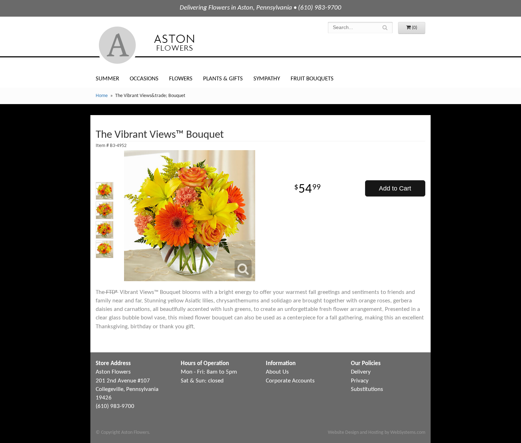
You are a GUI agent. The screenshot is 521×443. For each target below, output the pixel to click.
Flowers (180, 79)
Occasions (144, 79)
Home (102, 95)
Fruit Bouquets (312, 79)
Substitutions (367, 389)
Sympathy (266, 79)
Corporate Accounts (290, 381)
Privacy (360, 381)
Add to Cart (395, 188)
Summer (107, 79)
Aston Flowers (161, 45)
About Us (277, 372)
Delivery (361, 372)
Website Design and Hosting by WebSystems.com (376, 432)
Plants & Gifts (223, 79)
